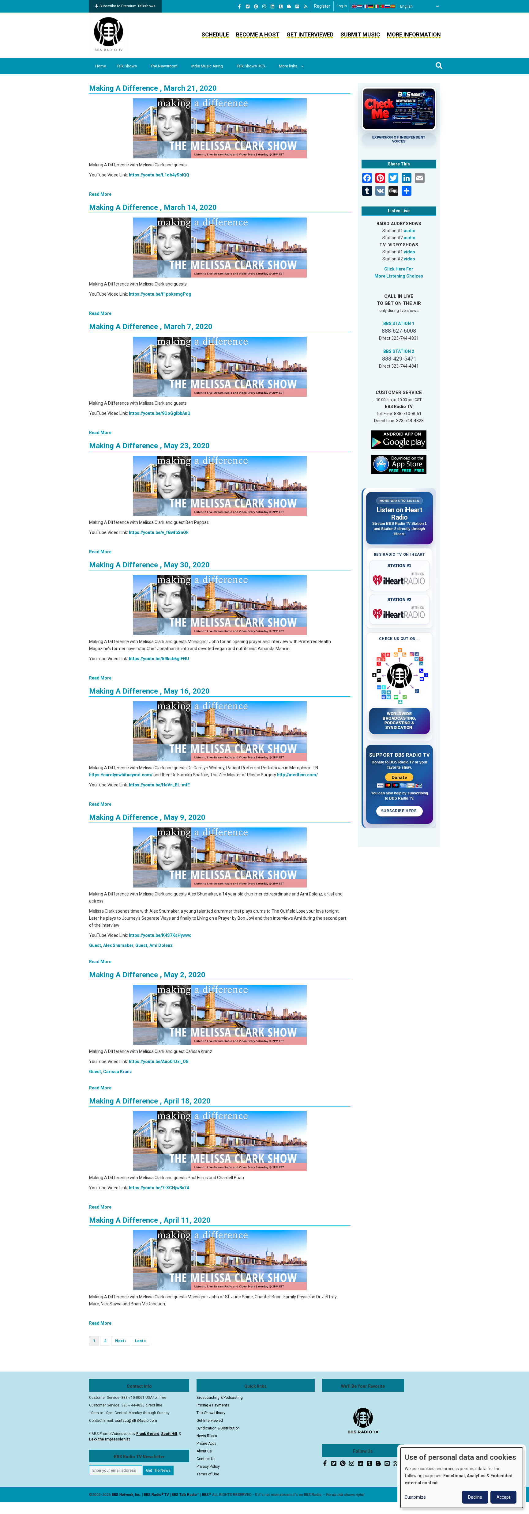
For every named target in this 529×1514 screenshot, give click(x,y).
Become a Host (258, 34)
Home (100, 66)
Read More (100, 194)
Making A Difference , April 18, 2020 (150, 1101)
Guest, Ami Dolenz (154, 945)
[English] (354, 6)
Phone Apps (206, 1443)
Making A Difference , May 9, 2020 (147, 817)
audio (409, 230)
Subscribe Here (399, 811)
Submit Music (360, 34)
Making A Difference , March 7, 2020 (150, 326)
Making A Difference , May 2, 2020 (147, 975)
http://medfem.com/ (297, 774)
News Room (207, 1436)
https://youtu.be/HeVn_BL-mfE (159, 784)
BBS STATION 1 (398, 323)
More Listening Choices (398, 276)
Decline (475, 1497)
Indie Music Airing (207, 66)
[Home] (108, 34)
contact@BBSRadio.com (136, 1420)
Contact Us (206, 1459)
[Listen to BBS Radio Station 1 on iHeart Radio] (399, 579)
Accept (503, 1497)
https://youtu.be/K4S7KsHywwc (160, 935)
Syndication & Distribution (218, 1428)
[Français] (365, 6)
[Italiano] (376, 6)
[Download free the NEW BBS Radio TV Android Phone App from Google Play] (398, 439)
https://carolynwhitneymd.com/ (120, 774)
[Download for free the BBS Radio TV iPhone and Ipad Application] (398, 463)
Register (322, 6)
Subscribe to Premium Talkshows (127, 6)
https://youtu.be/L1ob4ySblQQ (159, 174)
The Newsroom (164, 66)
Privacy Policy (208, 1466)
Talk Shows (127, 66)
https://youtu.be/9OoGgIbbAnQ (159, 413)
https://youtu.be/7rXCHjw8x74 (159, 1187)
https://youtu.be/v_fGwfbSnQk (159, 532)
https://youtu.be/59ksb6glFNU (159, 658)
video (409, 251)
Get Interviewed (310, 34)
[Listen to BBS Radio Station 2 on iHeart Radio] (399, 612)
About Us (204, 1451)
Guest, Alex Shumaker (111, 945)
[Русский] (387, 6)
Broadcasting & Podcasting (220, 1397)
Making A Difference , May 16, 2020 (149, 691)
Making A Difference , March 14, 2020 (153, 207)
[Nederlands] (360, 6)
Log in (342, 6)
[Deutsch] (371, 6)
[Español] (393, 6)
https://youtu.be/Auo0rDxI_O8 (158, 1061)
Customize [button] (415, 1497)
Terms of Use (208, 1474)
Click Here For (398, 269)
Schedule (215, 34)
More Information (414, 34)
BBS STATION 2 (398, 351)
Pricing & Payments (213, 1405)
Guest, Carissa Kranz (110, 1071)
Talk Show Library (211, 1413)
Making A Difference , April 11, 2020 (150, 1220)
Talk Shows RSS (251, 66)
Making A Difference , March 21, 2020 (153, 88)
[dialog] (461, 1478)
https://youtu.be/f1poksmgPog (160, 294)
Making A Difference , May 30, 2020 (149, 565)
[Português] (382, 6)
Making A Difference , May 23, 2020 (149, 445)
